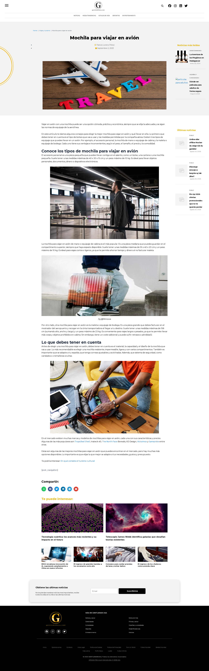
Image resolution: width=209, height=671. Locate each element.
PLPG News (99, 651)
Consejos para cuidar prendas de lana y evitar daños (119, 565)
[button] (43, 489)
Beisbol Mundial (161, 647)
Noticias (77, 15)
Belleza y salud (90, 618)
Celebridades (90, 621)
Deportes (116, 15)
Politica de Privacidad (114, 647)
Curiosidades (89, 625)
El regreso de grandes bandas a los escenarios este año (88, 565)
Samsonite (154, 441)
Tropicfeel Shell (82, 441)
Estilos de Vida (104, 15)
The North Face (109, 441)
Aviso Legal (81, 647)
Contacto (69, 647)
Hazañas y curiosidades (136, 625)
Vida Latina (86, 651)
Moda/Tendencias (89, 15)
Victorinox (142, 441)
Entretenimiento (128, 15)
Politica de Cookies (96, 647)
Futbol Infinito (122, 651)
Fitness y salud (133, 621)
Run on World (130, 647)
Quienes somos (56, 647)
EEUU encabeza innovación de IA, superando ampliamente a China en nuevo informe (54, 566)
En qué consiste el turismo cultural (78, 461)
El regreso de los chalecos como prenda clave (149, 565)
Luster (110, 651)
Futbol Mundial (145, 647)
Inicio (44, 647)
